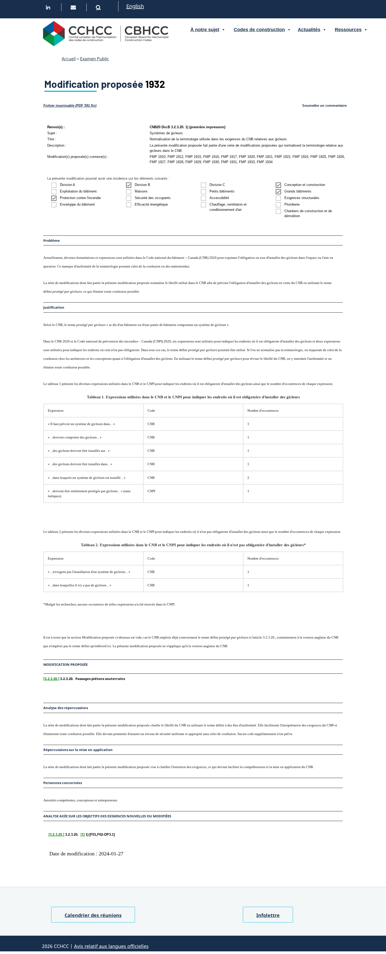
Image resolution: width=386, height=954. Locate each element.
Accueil (69, 59)
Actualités (309, 29)
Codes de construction (259, 29)
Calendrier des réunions (93, 915)
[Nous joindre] (74, 7)
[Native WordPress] (99, 7)
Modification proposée (93, 84)
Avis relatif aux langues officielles (111, 946)
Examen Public (94, 59)
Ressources (348, 29)
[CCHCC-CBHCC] (105, 32)
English (135, 6)
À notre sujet (204, 29)
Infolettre (268, 915)
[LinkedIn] (49, 7)
